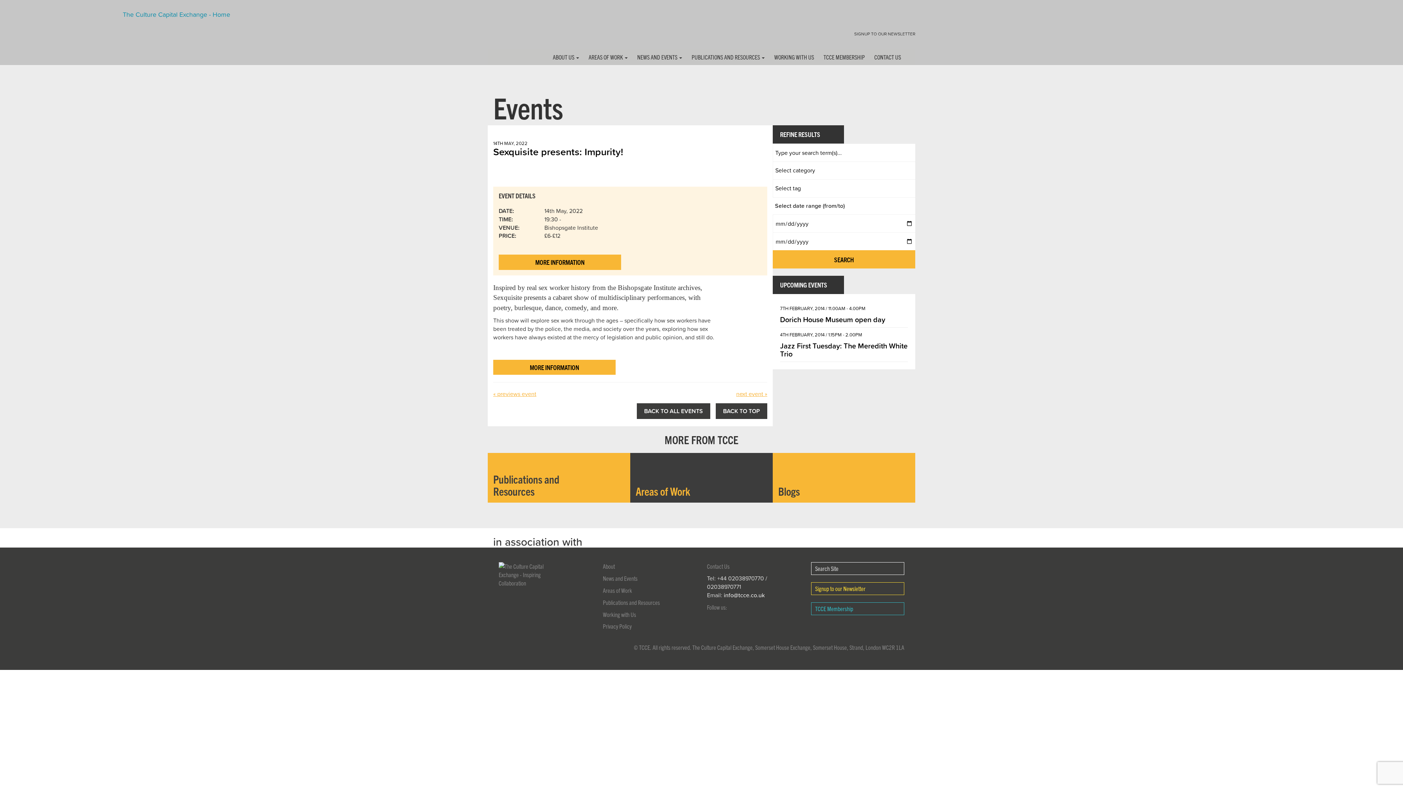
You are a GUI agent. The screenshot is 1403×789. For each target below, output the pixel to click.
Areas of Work (606, 57)
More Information (560, 262)
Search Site (827, 568)
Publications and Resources (726, 57)
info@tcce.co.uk (744, 595)
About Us (564, 57)
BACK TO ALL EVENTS (673, 411)
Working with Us (794, 57)
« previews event (514, 394)
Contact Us (887, 57)
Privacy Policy (617, 626)
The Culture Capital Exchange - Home (511, 30)
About (609, 566)
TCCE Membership (844, 57)
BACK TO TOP (741, 411)
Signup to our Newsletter (884, 34)
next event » (751, 394)
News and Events (657, 57)
